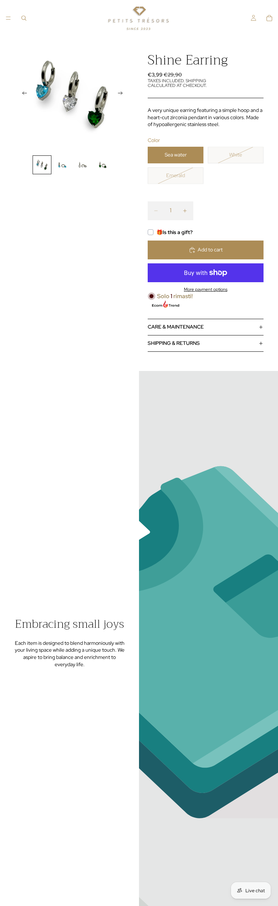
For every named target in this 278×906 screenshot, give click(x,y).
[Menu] (8, 18)
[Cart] (269, 18)
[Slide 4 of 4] (102, 165)
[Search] (24, 18)
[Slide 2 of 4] (62, 165)
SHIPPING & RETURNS (174, 343)
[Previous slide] (22, 94)
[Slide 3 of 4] (82, 165)
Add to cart (210, 249)
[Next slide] (122, 94)
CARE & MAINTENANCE (176, 326)
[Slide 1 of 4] (42, 165)
